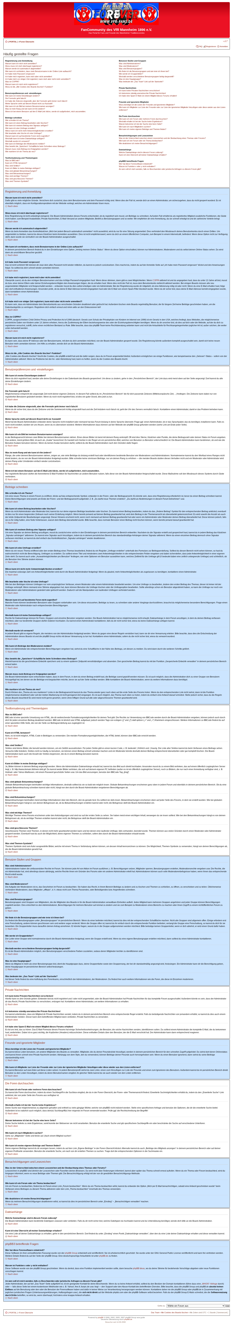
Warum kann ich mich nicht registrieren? (21, 84)
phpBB (100, 1317)
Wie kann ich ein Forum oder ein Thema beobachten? (141, 141)
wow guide (141, 1317)
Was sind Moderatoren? (128, 66)
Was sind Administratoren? (130, 63)
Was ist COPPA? (12, 82)
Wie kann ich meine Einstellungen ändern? (22, 96)
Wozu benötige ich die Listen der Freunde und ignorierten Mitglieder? (147, 105)
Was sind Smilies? (12, 166)
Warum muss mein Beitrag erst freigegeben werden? (26, 149)
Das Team (155, 1312)
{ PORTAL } (13, 42)
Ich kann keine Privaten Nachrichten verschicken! (139, 91)
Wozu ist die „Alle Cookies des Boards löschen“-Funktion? (29, 87)
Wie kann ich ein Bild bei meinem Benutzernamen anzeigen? (29, 106)
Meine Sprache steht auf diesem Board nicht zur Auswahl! (28, 104)
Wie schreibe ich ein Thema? (17, 120)
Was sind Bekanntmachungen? (18, 173)
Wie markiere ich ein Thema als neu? (20, 151)
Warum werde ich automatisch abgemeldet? (23, 69)
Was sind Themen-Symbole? (17, 181)
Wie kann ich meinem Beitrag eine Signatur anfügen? (26, 125)
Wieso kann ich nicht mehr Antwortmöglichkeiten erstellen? (29, 131)
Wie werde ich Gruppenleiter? (131, 74)
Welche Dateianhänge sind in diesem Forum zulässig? (141, 152)
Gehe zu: (161, 1306)
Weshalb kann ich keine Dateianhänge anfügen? (25, 138)
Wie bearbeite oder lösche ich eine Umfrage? (23, 133)
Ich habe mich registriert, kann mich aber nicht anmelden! (28, 76)
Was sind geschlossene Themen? (19, 179)
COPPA (156, 280)
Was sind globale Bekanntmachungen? (21, 171)
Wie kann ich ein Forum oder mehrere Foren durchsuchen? (143, 119)
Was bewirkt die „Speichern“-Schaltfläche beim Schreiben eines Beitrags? (35, 146)
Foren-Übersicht (27, 42)
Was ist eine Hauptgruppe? (130, 79)
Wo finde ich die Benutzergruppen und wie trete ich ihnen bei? (144, 71)
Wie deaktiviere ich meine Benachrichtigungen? (138, 143)
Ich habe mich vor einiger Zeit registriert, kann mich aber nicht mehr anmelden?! (38, 79)
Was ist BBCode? (12, 160)
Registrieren (211, 46)
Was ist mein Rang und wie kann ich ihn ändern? (25, 109)
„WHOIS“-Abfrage (209, 1284)
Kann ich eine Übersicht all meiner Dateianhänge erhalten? (143, 155)
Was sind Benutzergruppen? (130, 69)
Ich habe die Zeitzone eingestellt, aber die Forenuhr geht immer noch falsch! (36, 101)
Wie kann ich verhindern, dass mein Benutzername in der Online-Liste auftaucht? (38, 71)
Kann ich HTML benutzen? (16, 163)
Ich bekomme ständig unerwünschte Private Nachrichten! (142, 93)
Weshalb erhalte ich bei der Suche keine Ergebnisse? (141, 121)
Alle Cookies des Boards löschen (174, 1312)
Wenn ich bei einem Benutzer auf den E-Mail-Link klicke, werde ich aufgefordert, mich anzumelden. (45, 111)
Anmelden (224, 46)
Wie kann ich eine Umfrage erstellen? (20, 128)
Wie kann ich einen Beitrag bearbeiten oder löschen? (26, 123)
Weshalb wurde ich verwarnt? (17, 141)
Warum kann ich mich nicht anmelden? (21, 63)
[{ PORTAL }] (116, 23)
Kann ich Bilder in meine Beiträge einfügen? (22, 168)
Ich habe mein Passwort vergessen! (20, 74)
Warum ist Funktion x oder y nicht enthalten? (137, 166)
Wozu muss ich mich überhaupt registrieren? (23, 66)
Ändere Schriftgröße (225, 41)
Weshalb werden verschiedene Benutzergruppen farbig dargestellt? (146, 76)
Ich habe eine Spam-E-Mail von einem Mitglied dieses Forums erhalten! (148, 96)
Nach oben (13, 206)
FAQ (200, 46)
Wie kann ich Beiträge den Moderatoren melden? (25, 144)
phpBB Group (71, 1253)
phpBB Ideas (139, 1268)
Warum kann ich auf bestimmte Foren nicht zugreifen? (27, 136)
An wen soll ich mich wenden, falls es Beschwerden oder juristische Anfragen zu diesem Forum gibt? (160, 169)
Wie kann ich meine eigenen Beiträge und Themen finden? (142, 129)
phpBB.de (103, 1256)
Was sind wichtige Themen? (16, 176)
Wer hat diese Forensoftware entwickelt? (135, 164)
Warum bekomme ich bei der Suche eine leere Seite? (140, 124)
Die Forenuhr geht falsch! (15, 98)
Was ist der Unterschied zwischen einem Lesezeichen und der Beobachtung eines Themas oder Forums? (162, 138)
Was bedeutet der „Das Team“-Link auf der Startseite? (141, 82)
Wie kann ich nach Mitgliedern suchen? (135, 127)
